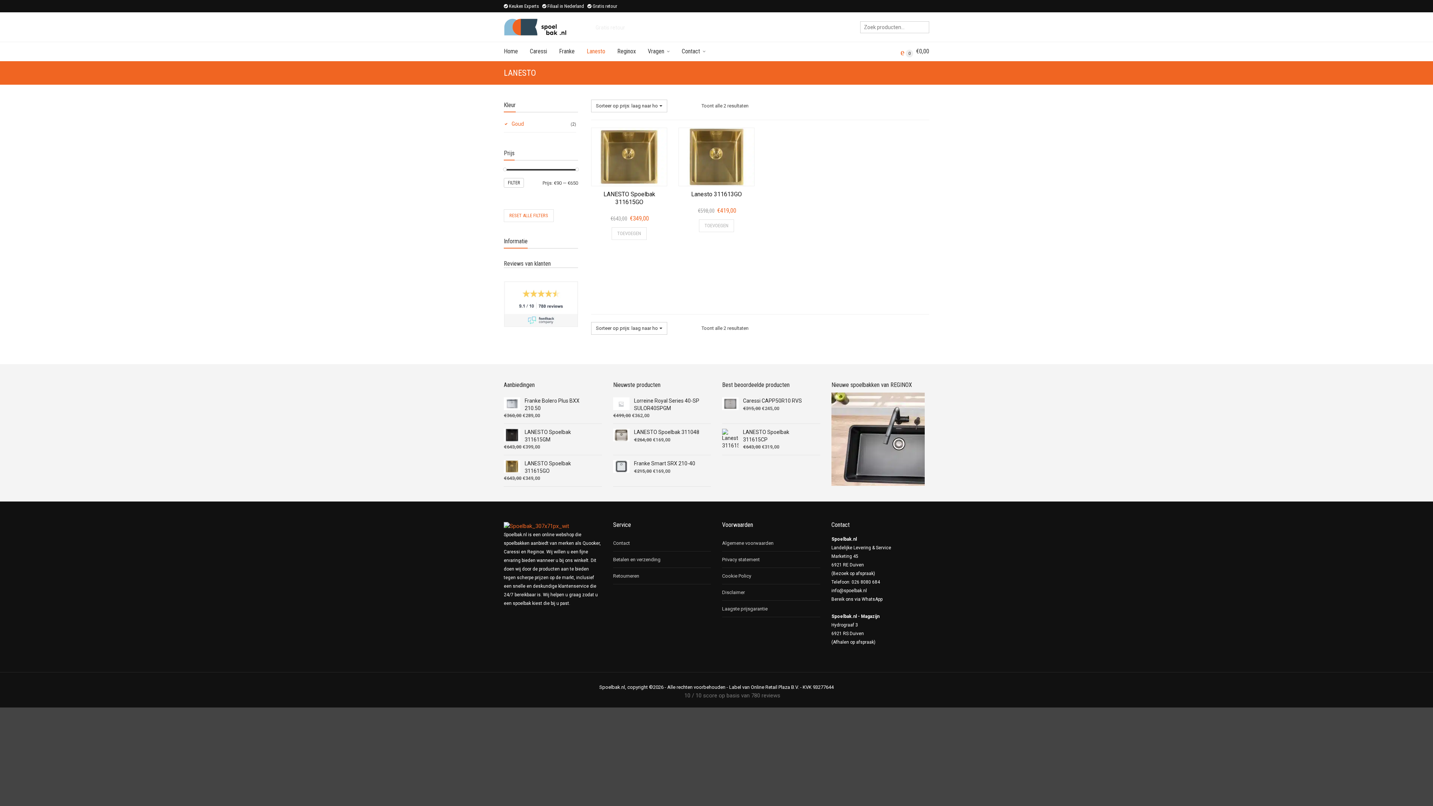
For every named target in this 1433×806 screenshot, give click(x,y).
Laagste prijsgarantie (745, 609)
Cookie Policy (736, 576)
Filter (514, 182)
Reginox (626, 51)
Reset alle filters (528, 215)
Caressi (538, 51)
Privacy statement (741, 559)
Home (511, 51)
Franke (567, 51)
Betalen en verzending (637, 559)
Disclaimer (733, 592)
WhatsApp (872, 599)
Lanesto (596, 51)
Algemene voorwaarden (748, 543)
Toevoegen (629, 233)
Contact (691, 51)
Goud (518, 124)
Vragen (656, 51)
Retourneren (626, 576)
